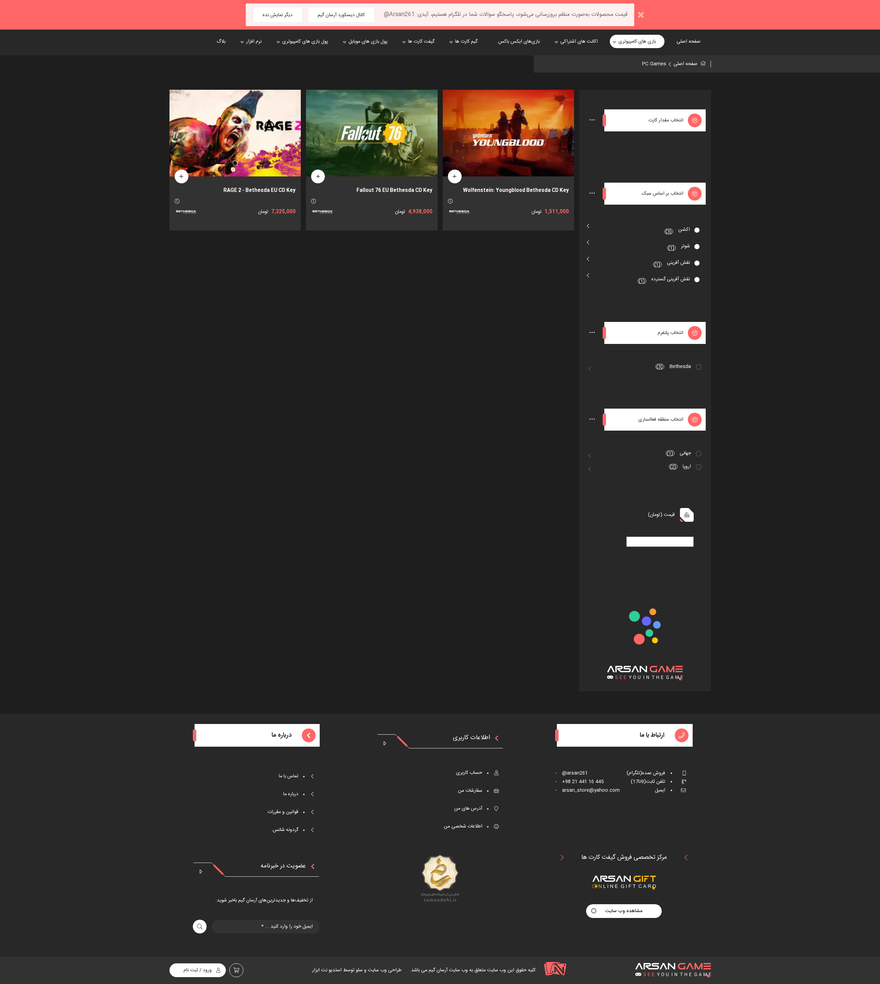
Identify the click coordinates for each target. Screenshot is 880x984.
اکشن (678, 231)
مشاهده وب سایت (623, 911)
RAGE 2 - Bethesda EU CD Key (259, 190)
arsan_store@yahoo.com (587, 790)
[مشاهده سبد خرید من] (236, 970)
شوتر (679, 247)
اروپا (680, 467)
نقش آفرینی (672, 264)
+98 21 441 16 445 (579, 782)
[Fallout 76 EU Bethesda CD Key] (371, 133)
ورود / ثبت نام (198, 970)
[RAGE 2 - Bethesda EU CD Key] (235, 133)
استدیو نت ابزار (327, 970)
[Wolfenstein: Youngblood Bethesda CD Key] (508, 133)
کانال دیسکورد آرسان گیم (341, 15)
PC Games (654, 64)
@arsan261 (571, 773)
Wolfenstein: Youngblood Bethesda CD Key (516, 190)
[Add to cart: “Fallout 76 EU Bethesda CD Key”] (318, 176)
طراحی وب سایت (384, 970)
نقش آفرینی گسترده (664, 280)
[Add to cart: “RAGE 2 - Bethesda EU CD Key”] (181, 176)
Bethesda (674, 367)
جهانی (679, 453)
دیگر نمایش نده (278, 15)
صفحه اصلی (685, 64)
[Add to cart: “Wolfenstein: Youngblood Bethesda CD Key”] (455, 176)
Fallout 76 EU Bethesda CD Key (394, 190)
